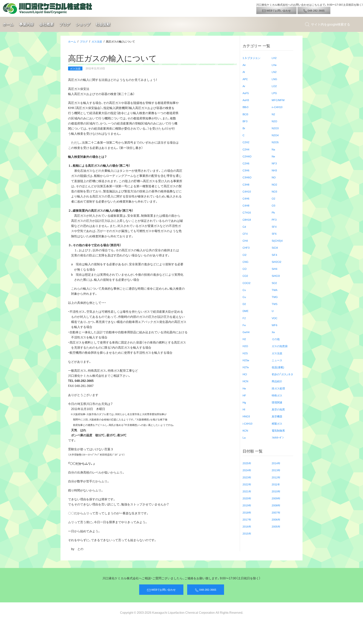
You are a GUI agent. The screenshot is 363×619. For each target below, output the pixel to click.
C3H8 (246, 184)
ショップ (83, 24)
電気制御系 (278, 430)
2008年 (276, 505)
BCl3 (245, 114)
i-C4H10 (247, 423)
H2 (244, 339)
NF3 (274, 163)
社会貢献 (103, 24)
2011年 (276, 484)
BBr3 (245, 107)
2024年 (247, 470)
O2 (273, 198)
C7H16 (247, 212)
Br (244, 128)
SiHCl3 (276, 276)
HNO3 (246, 416)
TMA (274, 290)
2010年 (276, 491)
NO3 (274, 191)
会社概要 (46, 24)
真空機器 (277, 416)
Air (244, 65)
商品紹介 (277, 381)
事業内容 (26, 24)
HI (244, 409)
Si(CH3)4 (277, 240)
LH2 (274, 58)
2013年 (276, 470)
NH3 (274, 170)
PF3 (274, 219)
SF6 (274, 233)
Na (273, 149)
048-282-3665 (316, 10)
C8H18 (247, 219)
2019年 (247, 505)
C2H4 (246, 149)
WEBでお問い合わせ (278, 10)
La (244, 437)
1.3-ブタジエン (252, 58)
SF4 (274, 226)
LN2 (274, 72)
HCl (245, 374)
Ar (244, 86)
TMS (274, 304)
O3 (273, 205)
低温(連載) (278, 367)
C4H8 (246, 205)
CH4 (245, 240)
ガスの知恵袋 (280, 346)
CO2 (245, 276)
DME (245, 311)
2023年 (247, 477)
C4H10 (247, 191)
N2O (274, 121)
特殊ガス (277, 395)
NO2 (274, 184)
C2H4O (247, 156)
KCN (245, 430)
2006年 (276, 519)
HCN (245, 381)
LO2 (274, 86)
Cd (244, 226)
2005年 (276, 526)
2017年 (247, 519)
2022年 (247, 484)
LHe (274, 65)
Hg (244, 402)
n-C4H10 (277, 107)
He (244, 388)
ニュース (277, 360)
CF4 (245, 233)
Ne (273, 156)
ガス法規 (97, 41)
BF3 (245, 121)
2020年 (247, 498)
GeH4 (246, 332)
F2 (244, 318)
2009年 (276, 498)
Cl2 (245, 255)
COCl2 (247, 283)
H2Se (246, 360)
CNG (245, 262)
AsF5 (246, 93)
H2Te (246, 367)
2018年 (247, 512)
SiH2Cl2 (276, 262)
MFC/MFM (278, 100)
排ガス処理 (278, 388)
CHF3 (246, 247)
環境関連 (277, 402)
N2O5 (275, 142)
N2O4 (275, 135)
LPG (274, 93)
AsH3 (246, 100)
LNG (274, 79)
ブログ (64, 24)
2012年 (276, 477)
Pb (273, 212)
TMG (275, 297)
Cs (244, 290)
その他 (276, 339)
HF (244, 395)
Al (244, 72)
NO (274, 177)
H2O (245, 346)
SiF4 (274, 255)
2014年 (276, 463)
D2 (244, 304)
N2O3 (275, 128)
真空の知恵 (278, 409)
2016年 (247, 526)
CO (245, 269)
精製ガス (277, 423)
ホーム (8, 24)
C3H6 (246, 170)
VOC (274, 318)
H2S (245, 353)
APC (245, 79)
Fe (244, 325)
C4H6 (246, 198)
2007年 (276, 512)
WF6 (274, 325)
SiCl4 (275, 247)
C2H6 (246, 163)
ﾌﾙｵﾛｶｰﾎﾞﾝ (278, 437)
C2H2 (246, 142)
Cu (244, 297)
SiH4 (274, 269)
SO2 (274, 283)
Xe (273, 332)
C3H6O (247, 177)
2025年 (247, 463)
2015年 (247, 533)
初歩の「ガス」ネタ (282, 374)
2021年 (247, 491)
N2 (273, 114)
